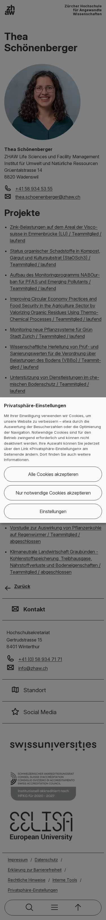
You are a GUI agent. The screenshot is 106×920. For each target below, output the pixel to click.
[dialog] (53, 460)
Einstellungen (53, 511)
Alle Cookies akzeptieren (53, 474)
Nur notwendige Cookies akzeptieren (53, 493)
